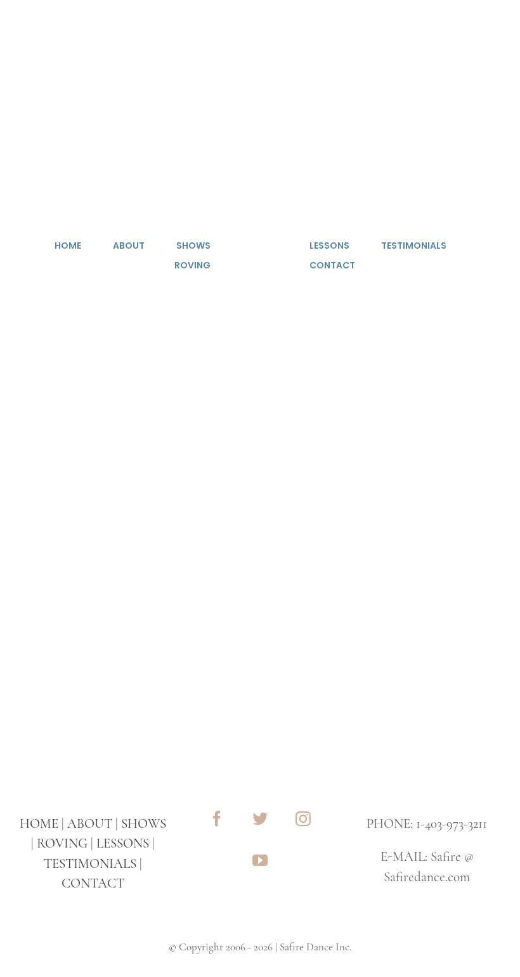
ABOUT (89, 824)
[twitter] (260, 818)
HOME (39, 824)
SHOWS (143, 824)
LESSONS (122, 843)
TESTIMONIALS (90, 864)
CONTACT (93, 883)
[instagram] (303, 818)
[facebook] (216, 818)
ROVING (62, 843)
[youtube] (260, 860)
